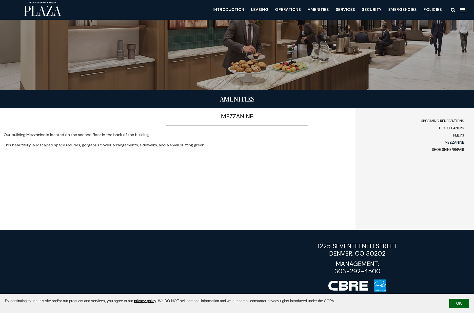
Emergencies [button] (402, 9)
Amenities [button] (318, 9)
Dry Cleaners (451, 128)
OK (459, 303)
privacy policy (145, 301)
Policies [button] (432, 9)
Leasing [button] (260, 9)
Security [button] (372, 9)
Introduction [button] (228, 9)
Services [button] (345, 9)
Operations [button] (288, 9)
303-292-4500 (357, 271)
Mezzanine (454, 142)
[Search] (453, 10)
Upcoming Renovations (442, 121)
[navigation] (462, 10)
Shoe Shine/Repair (448, 150)
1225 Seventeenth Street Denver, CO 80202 (357, 250)
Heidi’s (458, 135)
